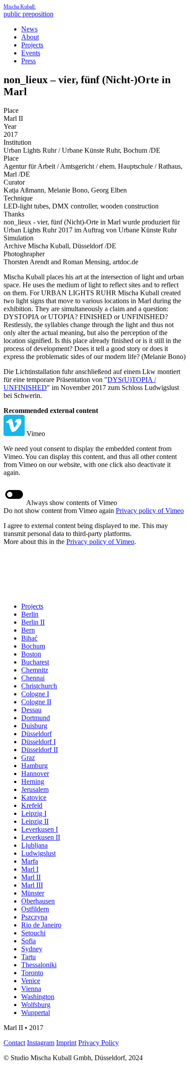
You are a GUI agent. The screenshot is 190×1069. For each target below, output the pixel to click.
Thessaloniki (39, 965)
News (29, 29)
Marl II (31, 877)
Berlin (29, 614)
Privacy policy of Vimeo (150, 510)
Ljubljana (34, 845)
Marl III (32, 885)
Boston (31, 654)
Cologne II (36, 702)
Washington (37, 996)
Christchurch (39, 686)
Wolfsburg (35, 1004)
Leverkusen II (40, 837)
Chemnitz (34, 670)
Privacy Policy (98, 1042)
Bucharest (35, 662)
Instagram (40, 1042)
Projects (32, 45)
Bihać (29, 638)
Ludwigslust (38, 853)
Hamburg (34, 765)
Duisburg (34, 725)
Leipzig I (33, 813)
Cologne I (35, 694)
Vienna (31, 988)
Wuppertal (35, 1012)
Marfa (29, 861)
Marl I (29, 869)
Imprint (66, 1042)
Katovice (33, 797)
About (30, 37)
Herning (32, 781)
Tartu (28, 957)
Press (28, 61)
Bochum (33, 646)
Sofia (28, 941)
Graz (28, 757)
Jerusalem (35, 789)
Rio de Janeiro (41, 925)
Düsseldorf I (38, 741)
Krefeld (31, 805)
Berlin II (33, 622)
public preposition (28, 11)
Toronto (32, 972)
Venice (30, 980)
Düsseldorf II (39, 749)
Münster (32, 893)
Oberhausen (38, 901)
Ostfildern (35, 909)
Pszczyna (34, 917)
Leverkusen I (39, 829)
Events (30, 53)
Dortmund (35, 718)
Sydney (31, 949)
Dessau (31, 710)
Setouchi (33, 933)
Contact (14, 1042)
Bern (28, 630)
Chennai (33, 678)
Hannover (35, 773)
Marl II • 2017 (23, 1027)
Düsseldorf (36, 733)
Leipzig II (35, 821)
